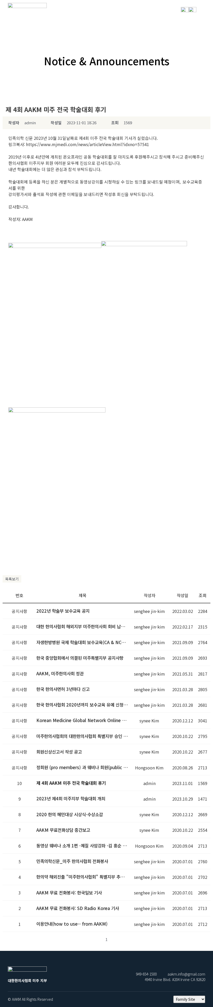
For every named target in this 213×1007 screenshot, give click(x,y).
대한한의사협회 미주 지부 (27, 16)
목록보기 (12, 578)
